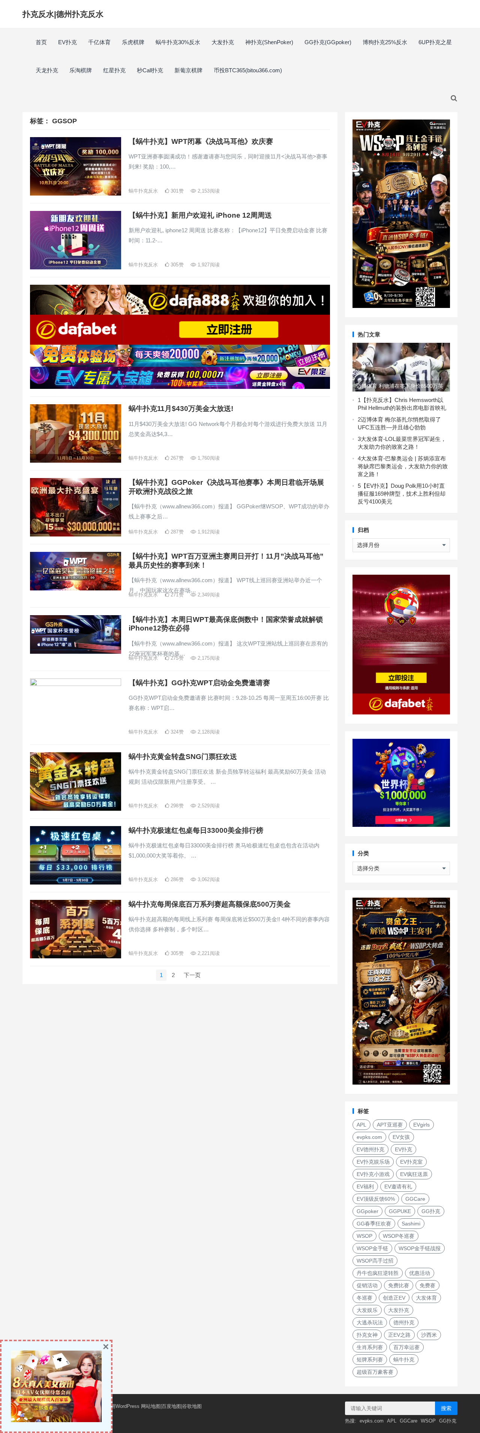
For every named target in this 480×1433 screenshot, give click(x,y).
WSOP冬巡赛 (398, 1236)
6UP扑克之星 (435, 42)
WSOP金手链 (372, 1248)
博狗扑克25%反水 (385, 42)
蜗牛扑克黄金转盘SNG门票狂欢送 (183, 757)
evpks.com (369, 1137)
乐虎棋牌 (133, 42)
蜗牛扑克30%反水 (178, 42)
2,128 (208, 732)
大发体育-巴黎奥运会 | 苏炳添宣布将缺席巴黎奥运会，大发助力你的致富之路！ (403, 466)
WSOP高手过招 (375, 1261)
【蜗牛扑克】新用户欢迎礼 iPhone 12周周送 (200, 215)
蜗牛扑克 (403, 1360)
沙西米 (429, 1335)
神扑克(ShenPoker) (269, 42)
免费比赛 (398, 1285)
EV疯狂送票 (414, 1174)
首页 (41, 42)
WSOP (364, 1236)
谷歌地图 (192, 1406)
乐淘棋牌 (80, 70)
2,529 (208, 805)
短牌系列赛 (370, 1360)
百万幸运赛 (406, 1347)
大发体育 (426, 1298)
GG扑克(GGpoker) (327, 42)
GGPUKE (400, 1211)
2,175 (208, 658)
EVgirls (421, 1125)
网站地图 (150, 1406)
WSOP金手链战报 (420, 1248)
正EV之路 (399, 1335)
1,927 (208, 264)
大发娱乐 (367, 1310)
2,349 (208, 595)
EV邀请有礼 (398, 1186)
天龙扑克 (47, 70)
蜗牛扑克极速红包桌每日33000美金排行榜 (196, 830)
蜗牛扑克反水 (143, 191)
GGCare (415, 1199)
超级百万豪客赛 (375, 1372)
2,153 (208, 191)
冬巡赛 (364, 1298)
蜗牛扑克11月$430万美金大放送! (181, 408)
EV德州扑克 (370, 1149)
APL (361, 1125)
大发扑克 (223, 42)
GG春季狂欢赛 (374, 1224)
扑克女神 (367, 1335)
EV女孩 (401, 1137)
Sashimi (411, 1224)
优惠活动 (419, 1273)
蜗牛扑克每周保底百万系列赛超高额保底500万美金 (210, 904)
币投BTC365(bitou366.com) (248, 70)
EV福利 (365, 1186)
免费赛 (427, 1285)
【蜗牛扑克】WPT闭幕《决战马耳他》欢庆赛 (201, 141)
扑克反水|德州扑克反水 (63, 14)
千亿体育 (99, 42)
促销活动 (367, 1285)
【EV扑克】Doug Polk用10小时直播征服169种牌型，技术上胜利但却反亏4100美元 (402, 494)
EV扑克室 (411, 1162)
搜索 (446, 1408)
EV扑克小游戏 (373, 1174)
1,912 (208, 532)
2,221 (208, 953)
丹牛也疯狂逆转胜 (378, 1273)
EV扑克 (67, 42)
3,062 (208, 879)
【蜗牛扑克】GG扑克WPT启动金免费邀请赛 (199, 683)
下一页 (192, 975)
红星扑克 (114, 70)
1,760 (208, 458)
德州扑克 (403, 1322)
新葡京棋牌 (188, 70)
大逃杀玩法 (370, 1322)
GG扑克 (431, 1211)
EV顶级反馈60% (376, 1199)
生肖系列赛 (370, 1347)
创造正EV (394, 1298)
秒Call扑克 (150, 70)
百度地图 (171, 1406)
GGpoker (367, 1211)
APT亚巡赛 (390, 1125)
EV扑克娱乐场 (373, 1162)
